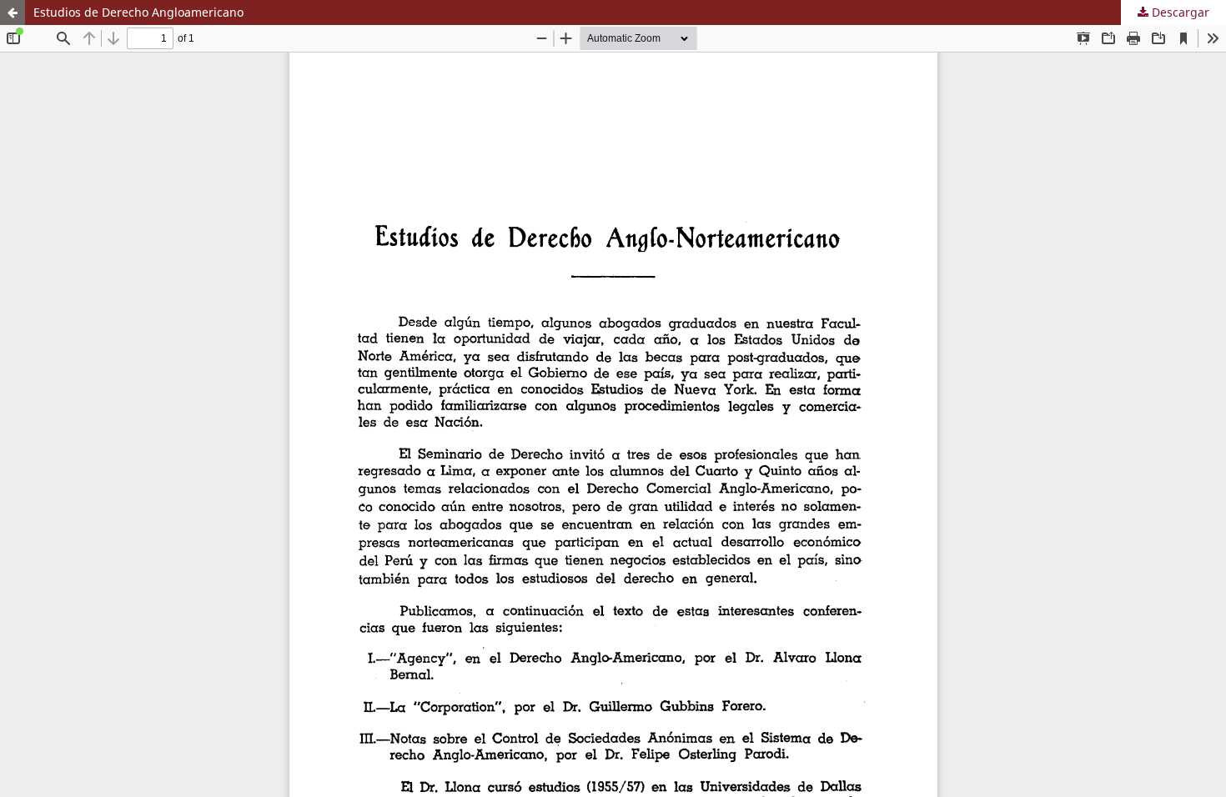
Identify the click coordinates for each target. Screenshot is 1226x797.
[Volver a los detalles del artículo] (12, 12)
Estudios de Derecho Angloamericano (138, 12)
